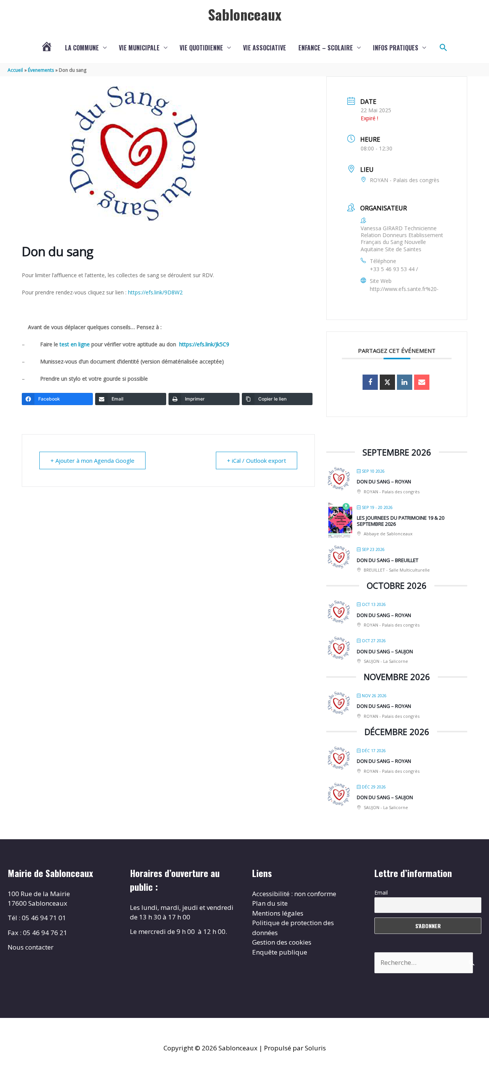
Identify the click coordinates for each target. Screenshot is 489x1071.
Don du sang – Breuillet (387, 560)
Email (381, 892)
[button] (444, 48)
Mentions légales (277, 913)
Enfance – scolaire (325, 47)
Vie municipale (139, 47)
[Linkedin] (404, 382)
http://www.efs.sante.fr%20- (404, 288)
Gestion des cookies (281, 942)
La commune (82, 47)
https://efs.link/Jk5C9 (204, 344)
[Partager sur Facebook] (370, 382)
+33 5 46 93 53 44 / (394, 269)
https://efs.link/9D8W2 (155, 292)
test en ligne (75, 344)
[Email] (421, 382)
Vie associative (264, 47)
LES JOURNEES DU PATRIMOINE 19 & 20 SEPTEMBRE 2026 (400, 520)
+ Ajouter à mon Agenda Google (92, 460)
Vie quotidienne (201, 47)
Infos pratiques (395, 47)
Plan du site (270, 903)
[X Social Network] (387, 382)
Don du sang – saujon (385, 651)
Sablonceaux (245, 14)
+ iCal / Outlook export (256, 460)
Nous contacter (30, 947)
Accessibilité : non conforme (294, 893)
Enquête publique (279, 952)
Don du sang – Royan (384, 481)
